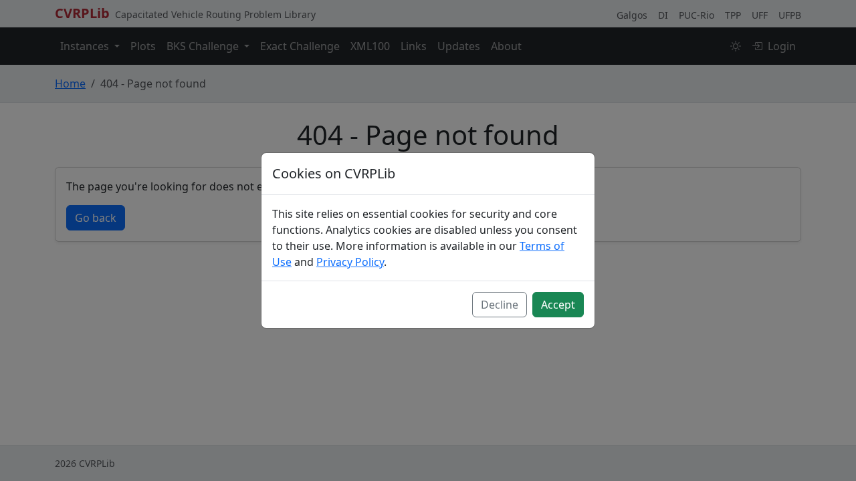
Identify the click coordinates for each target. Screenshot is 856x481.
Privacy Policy (350, 262)
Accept (558, 304)
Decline (499, 304)
